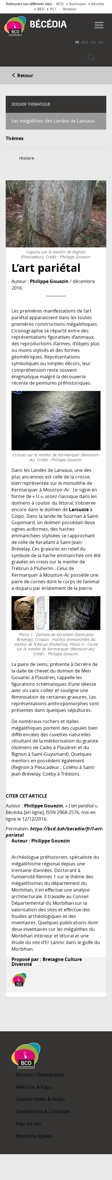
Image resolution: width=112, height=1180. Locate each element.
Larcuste (79, 509)
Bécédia (97, 4)
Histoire (26, 158)
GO (100, 42)
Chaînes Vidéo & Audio (40, 1099)
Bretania (69, 9)
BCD (60, 4)
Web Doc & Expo (34, 1087)
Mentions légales (34, 1136)
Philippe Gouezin (49, 281)
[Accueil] (15, 26)
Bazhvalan (77, 4)
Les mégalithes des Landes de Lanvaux (53, 121)
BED (41, 9)
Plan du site (28, 1124)
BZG (85, 42)
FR (77, 42)
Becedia (48, 23)
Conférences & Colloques (43, 1111)
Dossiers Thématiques (40, 1075)
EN (93, 42)
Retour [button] (24, 75)
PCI (53, 9)
